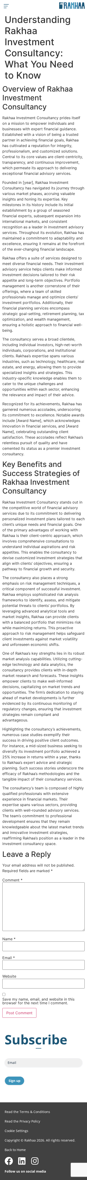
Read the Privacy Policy (22, 1121)
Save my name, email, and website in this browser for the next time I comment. (38, 1001)
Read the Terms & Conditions (27, 1112)
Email (8, 958)
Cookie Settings (16, 1131)
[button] (6, 6)
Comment (12, 880)
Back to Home (15, 1150)
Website (9, 976)
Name (9, 939)
